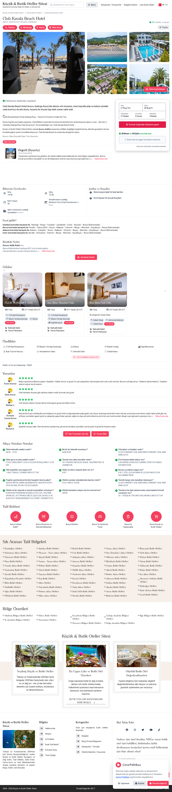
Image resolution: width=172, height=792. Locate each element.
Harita (41, 27)
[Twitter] (142, 730)
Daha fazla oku (101, 159)
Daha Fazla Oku (9, 142)
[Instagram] (135, 730)
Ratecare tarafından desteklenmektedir (151, 146)
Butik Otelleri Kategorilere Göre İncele (86, 701)
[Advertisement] (56, 171)
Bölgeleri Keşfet (130, 5)
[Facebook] (126, 730)
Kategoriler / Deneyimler (111, 5)
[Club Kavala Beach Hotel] (44, 63)
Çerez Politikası (123, 777)
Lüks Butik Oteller (147, 5)
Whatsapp (27, 27)
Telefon (11, 27)
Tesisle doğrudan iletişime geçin (143, 124)
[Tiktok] (159, 730)
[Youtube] (151, 730)
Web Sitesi (56, 27)
